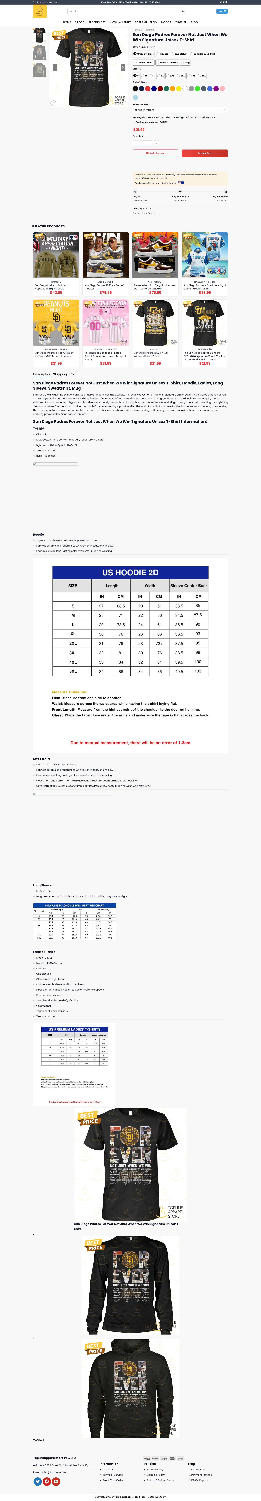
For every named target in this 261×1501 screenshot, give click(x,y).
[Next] (123, 67)
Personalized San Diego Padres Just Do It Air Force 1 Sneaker (155, 287)
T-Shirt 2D (149, 30)
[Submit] (183, 11)
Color (136, 82)
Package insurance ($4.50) (151, 122)
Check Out (205, 153)
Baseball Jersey (146, 22)
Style (136, 46)
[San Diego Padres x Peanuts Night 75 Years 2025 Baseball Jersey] (56, 323)
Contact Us (198, 1469)
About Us (108, 1469)
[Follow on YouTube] (226, 2)
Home (67, 22)
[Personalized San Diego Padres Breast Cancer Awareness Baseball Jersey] (106, 323)
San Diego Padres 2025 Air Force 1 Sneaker (104, 287)
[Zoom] (53, 103)
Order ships (180, 200)
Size (136, 68)
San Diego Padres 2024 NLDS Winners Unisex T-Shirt (151, 354)
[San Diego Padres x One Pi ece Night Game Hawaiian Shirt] (205, 255)
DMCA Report (199, 1480)
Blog (194, 22)
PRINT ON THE (141, 104)
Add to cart (158, 153)
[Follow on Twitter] (221, 2)
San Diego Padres (146, 213)
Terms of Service (113, 1475)
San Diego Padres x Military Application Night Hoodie (51, 287)
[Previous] (55, 67)
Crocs (80, 22)
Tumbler (181, 22)
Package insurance (144, 117)
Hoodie (166, 22)
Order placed (140, 200)
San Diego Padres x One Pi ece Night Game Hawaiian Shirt (205, 287)
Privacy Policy (155, 1469)
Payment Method (201, 1475)
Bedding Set (97, 22)
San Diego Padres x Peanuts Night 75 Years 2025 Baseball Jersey (54, 354)
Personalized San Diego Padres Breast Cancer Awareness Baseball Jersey (105, 356)
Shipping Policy (156, 1475)
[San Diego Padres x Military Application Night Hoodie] (56, 255)
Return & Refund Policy (160, 1480)
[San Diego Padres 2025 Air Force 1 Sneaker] (106, 255)
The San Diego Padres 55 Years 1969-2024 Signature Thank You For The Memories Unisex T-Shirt (204, 356)
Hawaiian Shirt (120, 22)
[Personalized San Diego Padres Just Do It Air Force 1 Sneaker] (155, 255)
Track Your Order (113, 1480)
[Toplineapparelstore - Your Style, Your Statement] (48, 11)
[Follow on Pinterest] (223, 2)
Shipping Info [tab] (63, 374)
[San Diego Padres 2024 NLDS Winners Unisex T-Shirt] (155, 323)
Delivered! (222, 200)
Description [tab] (42, 374)
